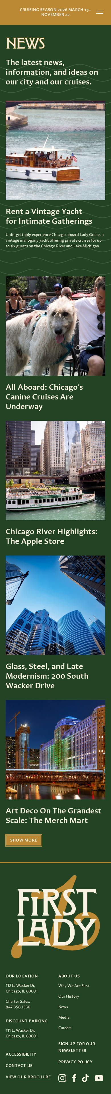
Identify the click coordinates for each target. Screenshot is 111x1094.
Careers (64, 1028)
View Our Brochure (28, 1077)
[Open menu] (99, 12)
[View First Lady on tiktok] (85, 1078)
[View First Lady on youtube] (99, 1078)
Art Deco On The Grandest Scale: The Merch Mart (53, 816)
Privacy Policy (75, 1062)
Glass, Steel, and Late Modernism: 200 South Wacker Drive (47, 676)
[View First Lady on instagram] (62, 1078)
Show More (23, 840)
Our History (68, 996)
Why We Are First (73, 986)
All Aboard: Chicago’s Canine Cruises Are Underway (44, 397)
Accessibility (21, 1054)
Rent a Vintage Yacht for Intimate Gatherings (49, 216)
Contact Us (19, 1066)
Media (63, 1018)
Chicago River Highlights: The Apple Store (52, 537)
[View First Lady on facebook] (74, 1078)
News (63, 1007)
